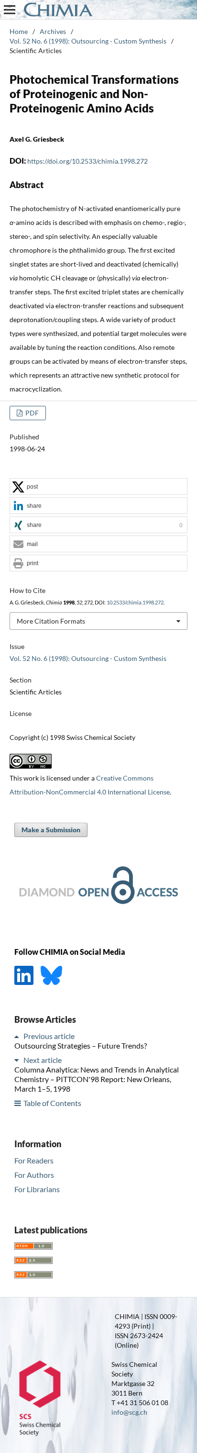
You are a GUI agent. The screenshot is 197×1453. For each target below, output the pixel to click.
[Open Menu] (9, 9)
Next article (42, 1059)
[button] (98, 487)
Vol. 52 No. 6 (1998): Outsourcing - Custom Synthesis (88, 41)
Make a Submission (51, 830)
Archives (53, 31)
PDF (31, 413)
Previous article (49, 1035)
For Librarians (37, 1189)
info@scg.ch (129, 1412)
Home (19, 31)
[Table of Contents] (18, 1102)
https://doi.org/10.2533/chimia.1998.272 (87, 161)
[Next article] (18, 1059)
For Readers (34, 1160)
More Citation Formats (51, 621)
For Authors (34, 1174)
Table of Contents (52, 1102)
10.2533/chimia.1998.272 (135, 602)
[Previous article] (18, 1035)
